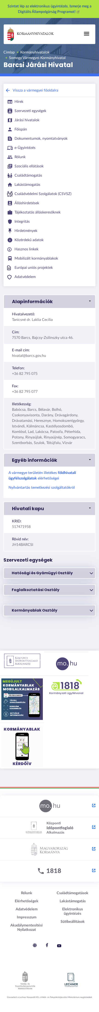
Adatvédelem (27, 909)
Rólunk (26, 893)
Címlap (9, 52)
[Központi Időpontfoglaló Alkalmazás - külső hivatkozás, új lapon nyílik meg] (49, 828)
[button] (49, 301)
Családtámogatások (72, 893)
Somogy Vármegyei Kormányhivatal (37, 58)
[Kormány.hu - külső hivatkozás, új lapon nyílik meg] (49, 850)
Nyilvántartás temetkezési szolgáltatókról (42, 487)
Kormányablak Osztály (34, 610)
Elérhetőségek (26, 901)
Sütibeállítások (73, 921)
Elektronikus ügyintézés (72, 911)
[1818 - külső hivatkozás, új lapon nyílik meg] (49, 871)
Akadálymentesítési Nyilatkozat (26, 927)
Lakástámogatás (73, 901)
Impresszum (26, 917)
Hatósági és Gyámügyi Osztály (42, 573)
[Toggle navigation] (86, 33)
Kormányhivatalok (35, 34)
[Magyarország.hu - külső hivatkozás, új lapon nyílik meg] (49, 806)
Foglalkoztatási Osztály (35, 589)
